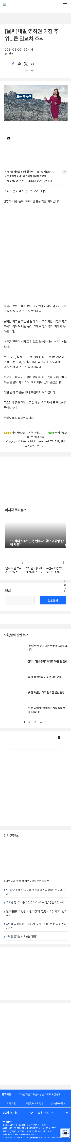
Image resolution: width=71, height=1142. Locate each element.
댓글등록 (53, 600)
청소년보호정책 (58, 1103)
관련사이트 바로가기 (12, 1112)
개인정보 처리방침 (35, 1103)
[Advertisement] (35, 1044)
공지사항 (6, 1094)
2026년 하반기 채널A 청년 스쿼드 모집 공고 (39, 1094)
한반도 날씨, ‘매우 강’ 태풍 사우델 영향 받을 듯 (26, 881)
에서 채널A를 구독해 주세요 (22, 432)
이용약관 (11, 1103)
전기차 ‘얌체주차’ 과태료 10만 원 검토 (47, 661)
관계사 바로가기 (46, 1112)
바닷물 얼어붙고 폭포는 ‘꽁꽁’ (21, 936)
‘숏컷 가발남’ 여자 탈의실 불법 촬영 (46, 692)
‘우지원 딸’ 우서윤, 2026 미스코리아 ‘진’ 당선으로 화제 (35, 902)
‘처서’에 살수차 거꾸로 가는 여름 (45, 677)
